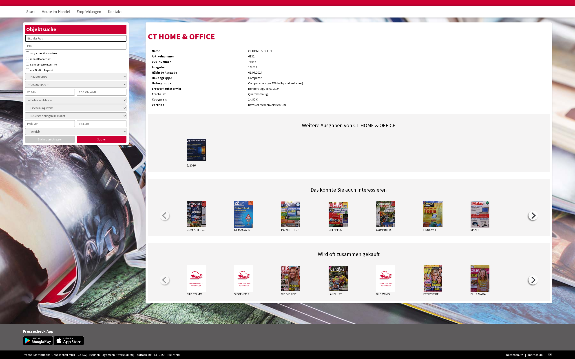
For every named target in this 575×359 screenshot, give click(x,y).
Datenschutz (514, 355)
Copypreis (159, 99)
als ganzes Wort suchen (43, 53)
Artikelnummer (163, 56)
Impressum (535, 355)
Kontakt (115, 11)
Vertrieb (158, 105)
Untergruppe (161, 83)
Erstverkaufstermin (166, 89)
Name (156, 51)
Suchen (101, 139)
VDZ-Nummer (161, 62)
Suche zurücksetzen (50, 139)
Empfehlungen (89, 11)
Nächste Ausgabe (164, 72)
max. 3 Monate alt (40, 59)
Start (30, 11)
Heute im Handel (56, 11)
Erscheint (159, 94)
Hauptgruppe (162, 78)
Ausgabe (158, 67)
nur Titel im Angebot (41, 70)
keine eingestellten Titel (43, 64)
